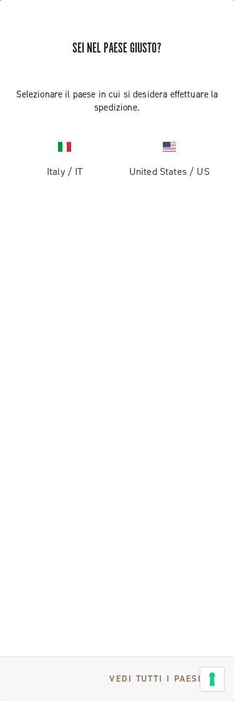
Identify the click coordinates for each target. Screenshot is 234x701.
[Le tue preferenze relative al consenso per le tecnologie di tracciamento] (212, 679)
